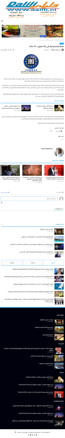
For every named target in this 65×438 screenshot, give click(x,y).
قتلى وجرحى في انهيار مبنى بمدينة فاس (42, 356)
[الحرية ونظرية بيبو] (59, 337)
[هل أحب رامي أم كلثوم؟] (59, 231)
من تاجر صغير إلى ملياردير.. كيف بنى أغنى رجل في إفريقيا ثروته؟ (11, 178)
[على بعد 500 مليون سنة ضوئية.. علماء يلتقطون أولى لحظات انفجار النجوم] (59, 408)
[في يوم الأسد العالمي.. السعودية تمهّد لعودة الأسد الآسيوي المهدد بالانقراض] (32, 170)
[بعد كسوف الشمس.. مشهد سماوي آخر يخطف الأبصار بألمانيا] (26, 108)
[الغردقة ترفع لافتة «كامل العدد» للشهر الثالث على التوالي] (59, 239)
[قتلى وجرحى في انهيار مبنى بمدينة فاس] (59, 358)
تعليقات (12, 263)
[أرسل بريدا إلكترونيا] (52, 50)
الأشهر (53, 263)
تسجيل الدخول (4, 192)
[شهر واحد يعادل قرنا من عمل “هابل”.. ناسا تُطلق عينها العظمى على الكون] (59, 423)
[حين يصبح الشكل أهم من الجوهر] (59, 329)
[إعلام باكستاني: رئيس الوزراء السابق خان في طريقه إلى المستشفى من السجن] (59, 247)
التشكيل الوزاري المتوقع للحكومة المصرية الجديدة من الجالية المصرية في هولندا (30, 292)
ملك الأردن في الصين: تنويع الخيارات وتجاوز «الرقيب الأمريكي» (36, 252)
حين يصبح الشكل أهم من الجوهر (44, 327)
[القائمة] (2, 21)
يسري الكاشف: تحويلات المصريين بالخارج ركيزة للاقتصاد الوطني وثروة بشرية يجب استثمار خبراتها (28, 349)
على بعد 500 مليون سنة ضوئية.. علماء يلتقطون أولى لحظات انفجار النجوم (33, 406)
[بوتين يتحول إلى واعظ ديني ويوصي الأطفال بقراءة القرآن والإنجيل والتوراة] (59, 271)
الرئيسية (61, 40)
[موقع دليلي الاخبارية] (32, 9)
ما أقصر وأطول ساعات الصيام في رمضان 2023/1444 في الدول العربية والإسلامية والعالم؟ (28, 276)
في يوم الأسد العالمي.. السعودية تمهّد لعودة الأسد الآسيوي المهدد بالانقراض (32, 179)
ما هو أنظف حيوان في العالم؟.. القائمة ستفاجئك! (44, 107)
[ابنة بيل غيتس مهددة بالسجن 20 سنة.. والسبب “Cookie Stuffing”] (54, 170)
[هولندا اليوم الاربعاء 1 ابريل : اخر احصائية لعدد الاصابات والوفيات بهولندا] (59, 286)
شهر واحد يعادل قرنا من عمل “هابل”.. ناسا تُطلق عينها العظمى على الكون (32, 421)
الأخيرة (33, 263)
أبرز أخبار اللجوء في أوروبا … (45, 363)
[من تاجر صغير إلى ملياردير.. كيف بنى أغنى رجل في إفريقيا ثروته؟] (10, 170)
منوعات (56, 40)
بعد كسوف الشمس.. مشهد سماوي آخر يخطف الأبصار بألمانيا (11, 107)
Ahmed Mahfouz (57, 50)
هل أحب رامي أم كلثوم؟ (46, 229)
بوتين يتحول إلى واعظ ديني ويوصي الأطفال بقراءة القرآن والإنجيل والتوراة (33, 269)
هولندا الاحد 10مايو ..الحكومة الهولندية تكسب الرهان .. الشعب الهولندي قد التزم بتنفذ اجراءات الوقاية (29, 300)
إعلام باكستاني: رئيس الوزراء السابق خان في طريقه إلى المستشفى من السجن (31, 244)
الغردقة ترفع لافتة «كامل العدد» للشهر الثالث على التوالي (37, 237)
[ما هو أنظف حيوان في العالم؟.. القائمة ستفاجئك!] (59, 108)
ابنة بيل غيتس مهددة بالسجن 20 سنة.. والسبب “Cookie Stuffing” (55, 178)
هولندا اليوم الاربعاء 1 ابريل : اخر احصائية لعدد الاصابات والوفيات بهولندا (33, 284)
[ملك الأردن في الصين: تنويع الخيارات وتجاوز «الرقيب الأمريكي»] (59, 254)
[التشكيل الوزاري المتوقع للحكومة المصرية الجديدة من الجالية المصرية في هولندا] (59, 294)
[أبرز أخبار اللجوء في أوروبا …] (59, 366)
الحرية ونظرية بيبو (48, 335)
